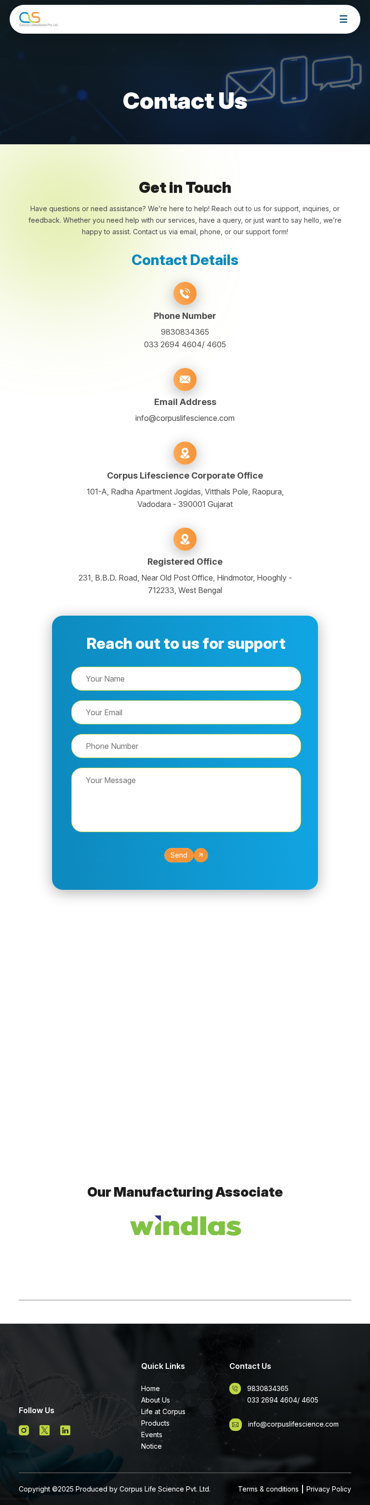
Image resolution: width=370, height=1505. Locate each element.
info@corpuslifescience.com (185, 418)
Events (151, 1434)
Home (150, 1388)
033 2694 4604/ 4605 (185, 344)
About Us (155, 1400)
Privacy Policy (328, 1489)
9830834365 (185, 332)
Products (155, 1423)
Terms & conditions (268, 1489)
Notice (151, 1446)
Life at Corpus (163, 1411)
